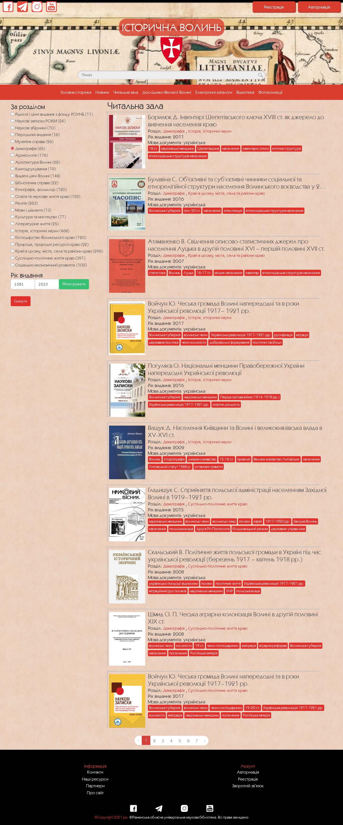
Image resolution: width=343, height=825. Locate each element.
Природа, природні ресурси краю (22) (51, 244)
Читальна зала (125, 92)
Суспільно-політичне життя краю (217, 503)
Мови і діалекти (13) (33, 210)
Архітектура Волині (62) (37, 162)
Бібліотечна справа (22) (36, 182)
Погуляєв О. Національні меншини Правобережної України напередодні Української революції (226, 369)
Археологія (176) (31, 155)
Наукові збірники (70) (35, 127)
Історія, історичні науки (209, 131)
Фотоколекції (270, 92)
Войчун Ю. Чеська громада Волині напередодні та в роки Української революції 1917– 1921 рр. (223, 307)
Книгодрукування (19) (35, 168)
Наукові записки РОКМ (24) (40, 120)
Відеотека (245, 92)
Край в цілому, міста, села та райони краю (226, 193)
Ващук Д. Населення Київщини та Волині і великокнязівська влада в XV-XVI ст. (235, 431)
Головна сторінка (77, 92)
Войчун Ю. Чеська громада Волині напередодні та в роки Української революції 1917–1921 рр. (223, 680)
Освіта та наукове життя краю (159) (47, 196)
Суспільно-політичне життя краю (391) (50, 258)
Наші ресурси (95, 779)
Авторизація (319, 7)
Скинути (20, 301)
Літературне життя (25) (36, 223)
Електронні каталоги (213, 92)
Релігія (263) (26, 203)
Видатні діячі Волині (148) (37, 175)
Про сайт (95, 792)
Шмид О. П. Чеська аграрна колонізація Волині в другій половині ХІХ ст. (233, 618)
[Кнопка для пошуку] (260, 75)
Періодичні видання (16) (37, 134)
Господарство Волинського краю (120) (50, 237)
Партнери (95, 785)
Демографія (174, 131)
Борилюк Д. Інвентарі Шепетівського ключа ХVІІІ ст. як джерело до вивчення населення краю (236, 121)
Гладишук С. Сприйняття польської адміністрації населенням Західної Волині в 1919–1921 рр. (237, 493)
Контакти (95, 772)
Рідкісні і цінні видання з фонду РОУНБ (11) (54, 114)
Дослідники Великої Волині (166, 92)
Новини (102, 92)
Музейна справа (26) (34, 141)
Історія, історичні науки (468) (42, 230)
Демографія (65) (30, 148)
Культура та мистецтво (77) (40, 216)
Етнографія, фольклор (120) (41, 189)
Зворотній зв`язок (248, 785)
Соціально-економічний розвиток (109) (51, 264)
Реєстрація (274, 7)
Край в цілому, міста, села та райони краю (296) (59, 251)
